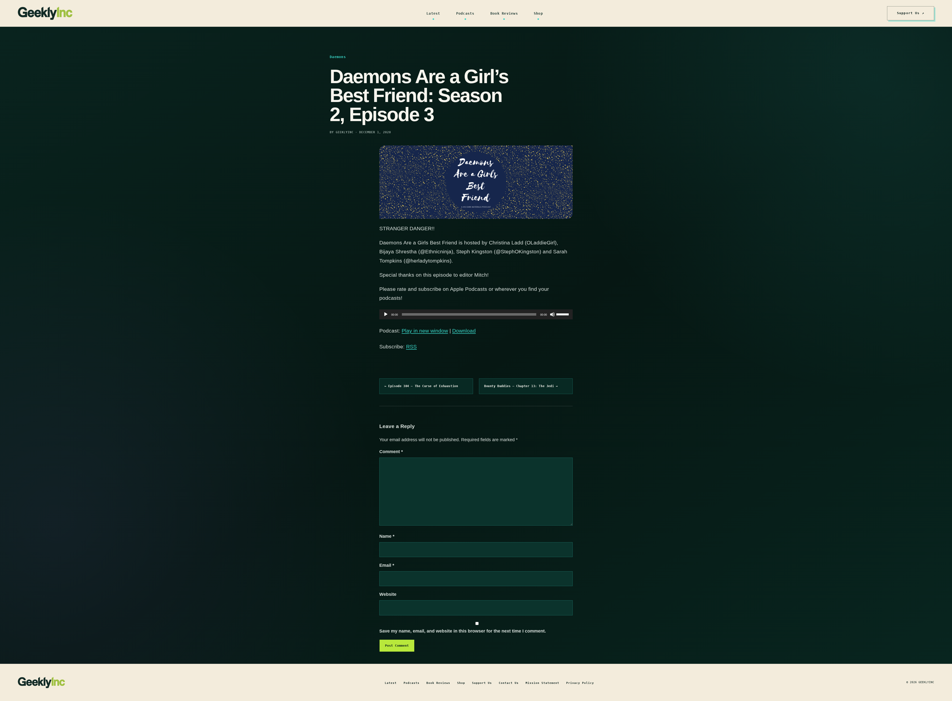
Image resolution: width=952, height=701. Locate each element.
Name (386, 536)
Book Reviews (504, 13)
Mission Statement (542, 683)
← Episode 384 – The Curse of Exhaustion (421, 386)
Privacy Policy (580, 683)
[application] (476, 314)
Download (464, 331)
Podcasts (465, 13)
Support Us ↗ (910, 13)
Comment (391, 451)
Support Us (482, 683)
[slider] (563, 313)
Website (387, 594)
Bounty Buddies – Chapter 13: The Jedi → (521, 386)
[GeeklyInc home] (45, 13)
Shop (538, 13)
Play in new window (425, 331)
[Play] (385, 314)
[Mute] (552, 314)
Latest (433, 13)
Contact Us (509, 683)
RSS (411, 346)
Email (386, 565)
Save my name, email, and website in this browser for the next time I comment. (462, 631)
